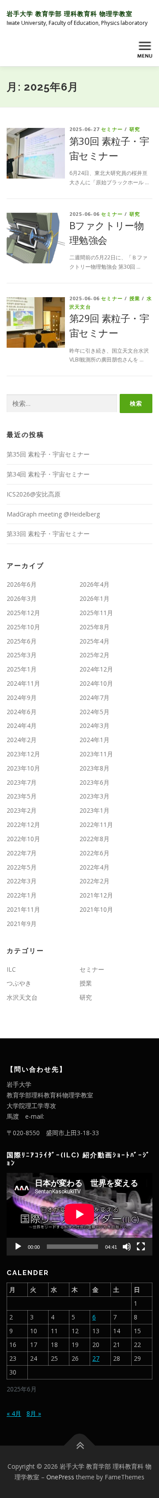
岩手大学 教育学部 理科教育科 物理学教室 (69, 13)
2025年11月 (96, 612)
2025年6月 (22, 641)
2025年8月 (95, 627)
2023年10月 (23, 768)
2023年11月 (96, 754)
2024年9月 (22, 697)
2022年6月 (95, 853)
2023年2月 (22, 810)
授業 (134, 298)
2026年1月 (95, 598)
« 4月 (14, 1413)
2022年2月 (95, 881)
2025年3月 (22, 655)
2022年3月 (22, 881)
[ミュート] (126, 1246)
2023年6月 (95, 782)
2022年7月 (22, 853)
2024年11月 (23, 683)
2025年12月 (23, 612)
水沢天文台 (22, 997)
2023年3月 (95, 796)
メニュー (144, 49)
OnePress (60, 1477)
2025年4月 (95, 641)
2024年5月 (95, 711)
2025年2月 (95, 655)
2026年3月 (22, 598)
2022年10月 (23, 838)
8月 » (33, 1413)
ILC (11, 969)
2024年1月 (95, 739)
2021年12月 (96, 895)
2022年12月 (23, 824)
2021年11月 (23, 909)
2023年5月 (22, 796)
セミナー (112, 129)
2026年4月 (95, 584)
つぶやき (19, 983)
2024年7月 (95, 697)
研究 (134, 129)
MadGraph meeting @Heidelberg (53, 514)
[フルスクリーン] (140, 1246)
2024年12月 (96, 669)
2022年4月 (95, 867)
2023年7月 (22, 782)
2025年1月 (22, 669)
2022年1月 (22, 895)
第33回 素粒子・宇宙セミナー (48, 533)
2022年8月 (95, 838)
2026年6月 (22, 584)
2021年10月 (96, 909)
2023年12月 (23, 754)
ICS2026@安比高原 (34, 494)
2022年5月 (22, 867)
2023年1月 (95, 810)
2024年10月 (96, 683)
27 (95, 1358)
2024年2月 (22, 739)
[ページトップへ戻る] (79, 1446)
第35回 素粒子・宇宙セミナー (48, 454)
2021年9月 (22, 923)
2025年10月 (23, 627)
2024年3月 (95, 725)
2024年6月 (22, 711)
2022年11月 (96, 824)
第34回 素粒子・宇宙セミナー (48, 474)
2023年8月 (95, 768)
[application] (79, 1214)
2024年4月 (22, 725)
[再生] (18, 1246)
